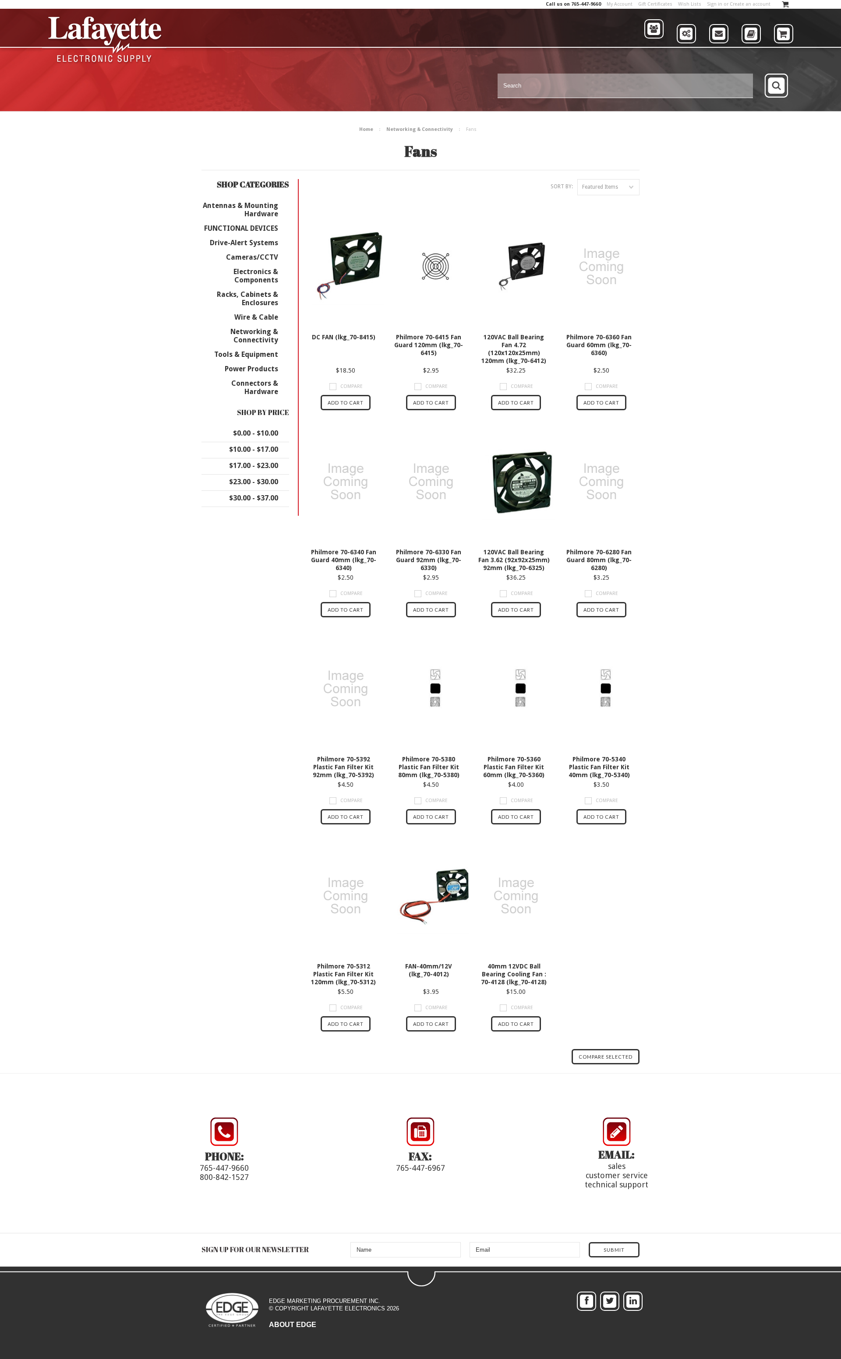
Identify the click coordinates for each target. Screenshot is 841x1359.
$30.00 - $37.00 (253, 498)
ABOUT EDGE (292, 1324)
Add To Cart (346, 402)
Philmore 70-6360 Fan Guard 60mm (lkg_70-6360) (599, 345)
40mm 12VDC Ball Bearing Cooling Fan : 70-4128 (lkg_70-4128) (514, 974)
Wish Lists (689, 4)
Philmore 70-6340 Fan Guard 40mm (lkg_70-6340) (343, 560)
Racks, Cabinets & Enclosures (247, 298)
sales (616, 1166)
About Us (654, 46)
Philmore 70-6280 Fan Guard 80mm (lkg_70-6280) (599, 560)
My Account (620, 4)
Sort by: (562, 186)
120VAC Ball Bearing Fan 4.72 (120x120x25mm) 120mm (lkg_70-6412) (513, 349)
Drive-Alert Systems (244, 243)
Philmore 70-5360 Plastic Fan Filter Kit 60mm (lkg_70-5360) (513, 767)
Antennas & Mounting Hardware (240, 209)
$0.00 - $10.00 (255, 433)
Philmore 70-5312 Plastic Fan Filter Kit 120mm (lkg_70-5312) (343, 974)
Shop (784, 48)
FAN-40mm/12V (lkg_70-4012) (428, 970)
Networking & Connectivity (419, 129)
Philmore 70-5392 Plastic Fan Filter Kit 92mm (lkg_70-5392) (343, 767)
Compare (351, 386)
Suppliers (687, 48)
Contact (719, 48)
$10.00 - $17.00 (253, 449)
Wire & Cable (256, 317)
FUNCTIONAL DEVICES (241, 228)
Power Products (251, 369)
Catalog (751, 48)
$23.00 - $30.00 (253, 482)
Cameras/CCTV (252, 257)
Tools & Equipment (246, 354)
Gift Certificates (655, 4)
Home (366, 129)
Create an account (750, 4)
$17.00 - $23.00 (253, 465)
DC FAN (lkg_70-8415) (343, 337)
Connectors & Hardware (254, 387)
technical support (616, 1184)
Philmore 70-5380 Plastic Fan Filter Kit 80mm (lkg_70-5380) (428, 767)
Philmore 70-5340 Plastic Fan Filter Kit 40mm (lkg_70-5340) (599, 767)
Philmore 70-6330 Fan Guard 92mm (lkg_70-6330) (428, 560)
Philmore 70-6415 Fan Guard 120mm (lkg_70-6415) (428, 345)
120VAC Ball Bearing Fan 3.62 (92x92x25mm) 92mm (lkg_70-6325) (514, 560)
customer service (617, 1175)
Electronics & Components (255, 276)
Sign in (714, 4)
